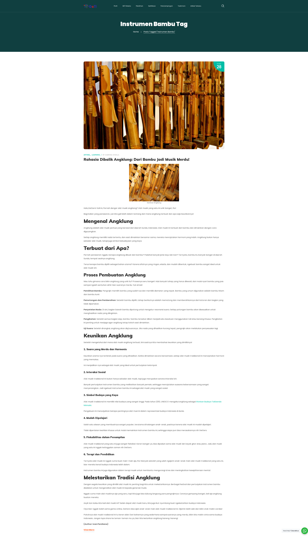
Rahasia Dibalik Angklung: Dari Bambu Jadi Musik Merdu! (136, 159)
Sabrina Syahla (112, 155)
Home (136, 31)
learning (96, 155)
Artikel (87, 155)
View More (89, 529)
